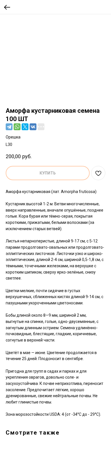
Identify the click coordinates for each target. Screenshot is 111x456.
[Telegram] (9, 126)
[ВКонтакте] (33, 126)
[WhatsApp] (17, 126)
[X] (25, 126)
